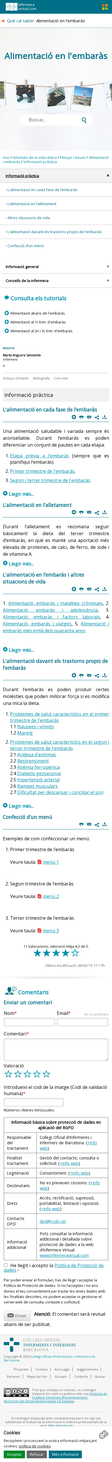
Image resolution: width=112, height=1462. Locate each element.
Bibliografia (41, 378)
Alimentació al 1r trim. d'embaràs (38, 322)
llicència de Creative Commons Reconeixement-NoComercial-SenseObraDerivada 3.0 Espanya (55, 1397)
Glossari (61, 1376)
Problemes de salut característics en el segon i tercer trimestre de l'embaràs (59, 745)
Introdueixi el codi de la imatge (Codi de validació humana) (55, 1090)
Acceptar (14, 1454)
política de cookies (35, 1446)
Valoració (14, 1066)
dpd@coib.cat (53, 1221)
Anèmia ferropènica (38, 767)
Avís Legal (62, 1369)
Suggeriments (87, 1369)
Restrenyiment (33, 761)
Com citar (61, 378)
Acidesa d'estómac (36, 754)
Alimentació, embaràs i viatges (37, 624)
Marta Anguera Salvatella (22, 355)
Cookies (41, 1369)
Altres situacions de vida (28, 217)
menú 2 (51, 896)
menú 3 (51, 930)
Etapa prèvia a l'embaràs (39, 456)
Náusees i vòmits (35, 726)
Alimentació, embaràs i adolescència (50, 610)
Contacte (81, 1376)
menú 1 (51, 862)
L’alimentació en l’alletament (31, 203)
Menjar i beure (73, 157)
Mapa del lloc (37, 1376)
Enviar (16, 1315)
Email (82, 1013)
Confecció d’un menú (25, 245)
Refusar (37, 1454)
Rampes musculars (37, 786)
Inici (6, 157)
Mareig (25, 733)
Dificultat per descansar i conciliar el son (60, 792)
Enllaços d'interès (15, 378)
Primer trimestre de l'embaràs (42, 471)
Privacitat (21, 1369)
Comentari (15, 1034)
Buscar (100, 1376)
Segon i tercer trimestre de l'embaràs (50, 480)
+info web (69, 1163)
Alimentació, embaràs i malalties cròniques (55, 603)
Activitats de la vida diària (35, 157)
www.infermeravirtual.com (64, 1255)
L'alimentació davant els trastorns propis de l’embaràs (54, 231)
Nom (9, 1013)
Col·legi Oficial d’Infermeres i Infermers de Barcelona (49, 1358)
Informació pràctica (40, 161)
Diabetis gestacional (39, 773)
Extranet (13, 1376)
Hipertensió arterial (38, 780)
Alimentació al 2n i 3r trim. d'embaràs (41, 330)
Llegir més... (18, 494)
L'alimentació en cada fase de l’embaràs (42, 189)
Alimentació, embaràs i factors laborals (51, 617)
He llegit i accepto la (54, 1268)
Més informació (65, 1454)
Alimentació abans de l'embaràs (37, 313)
